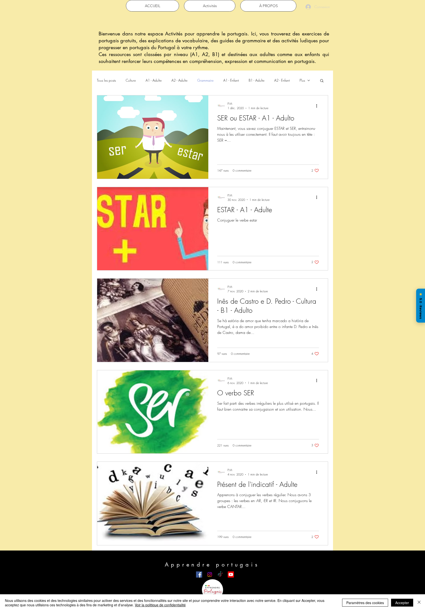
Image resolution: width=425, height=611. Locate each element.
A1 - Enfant (231, 80)
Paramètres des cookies (365, 602)
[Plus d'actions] (318, 106)
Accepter (402, 602)
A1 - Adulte (154, 80)
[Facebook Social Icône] (199, 574)
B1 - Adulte (256, 80)
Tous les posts (106, 80)
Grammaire (205, 80)
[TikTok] (220, 574)
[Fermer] (419, 602)
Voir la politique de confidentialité (160, 604)
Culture (131, 80)
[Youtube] (231, 574)
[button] (321, 81)
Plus (302, 80)
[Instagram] (210, 574)
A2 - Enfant (282, 80)
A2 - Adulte (179, 80)
